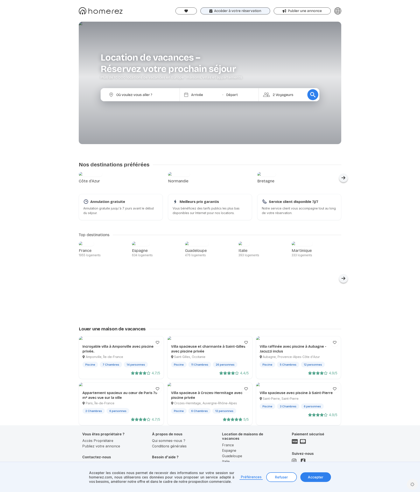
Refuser (281, 477)
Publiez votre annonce (101, 446)
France (228, 445)
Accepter (315, 477)
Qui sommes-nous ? (168, 440)
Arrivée (197, 95)
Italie (226, 461)
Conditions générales (169, 446)
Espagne (229, 450)
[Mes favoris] (186, 10)
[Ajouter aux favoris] (157, 342)
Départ (232, 95)
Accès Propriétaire (97, 440)
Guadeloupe (232, 456)
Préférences (251, 477)
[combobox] (143, 94)
